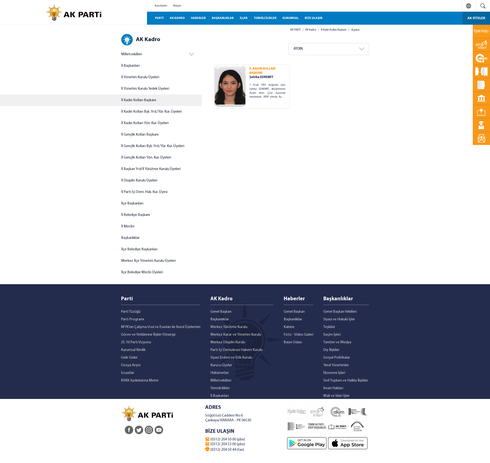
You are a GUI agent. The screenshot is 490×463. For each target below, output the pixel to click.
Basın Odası (293, 342)
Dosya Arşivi (130, 365)
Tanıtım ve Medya (337, 342)
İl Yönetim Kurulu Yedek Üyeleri (145, 89)
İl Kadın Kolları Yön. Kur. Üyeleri (145, 123)
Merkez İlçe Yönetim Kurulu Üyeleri (148, 261)
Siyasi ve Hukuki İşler (339, 319)
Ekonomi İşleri (334, 373)
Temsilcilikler (220, 388)
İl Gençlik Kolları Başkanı (139, 135)
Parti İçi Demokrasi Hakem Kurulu (236, 350)
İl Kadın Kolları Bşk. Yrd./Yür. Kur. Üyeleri (151, 112)
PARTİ (159, 18)
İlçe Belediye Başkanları (139, 249)
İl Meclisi (127, 226)
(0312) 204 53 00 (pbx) (227, 444)
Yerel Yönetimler (336, 365)
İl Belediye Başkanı (135, 215)
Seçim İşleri (332, 335)
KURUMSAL (291, 18)
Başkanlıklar (130, 238)
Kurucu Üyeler (221, 365)
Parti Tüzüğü (130, 312)
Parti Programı (132, 319)
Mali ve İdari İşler (336, 396)
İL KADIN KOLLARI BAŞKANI (262, 71)
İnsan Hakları (333, 388)
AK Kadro (310, 29)
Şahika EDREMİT (261, 77)
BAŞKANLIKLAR (223, 18)
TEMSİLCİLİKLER (265, 18)
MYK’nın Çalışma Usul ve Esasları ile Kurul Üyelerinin (160, 327)
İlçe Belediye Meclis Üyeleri (142, 272)
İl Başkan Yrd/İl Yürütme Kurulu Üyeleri (151, 169)
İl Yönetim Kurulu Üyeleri (140, 77)
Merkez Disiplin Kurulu (227, 342)
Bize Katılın (161, 5)
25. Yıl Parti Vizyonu (136, 342)
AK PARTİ (295, 29)
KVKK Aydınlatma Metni (139, 380)
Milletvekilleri (220, 380)
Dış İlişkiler (331, 350)
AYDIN (298, 49)
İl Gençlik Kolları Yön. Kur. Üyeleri (146, 157)
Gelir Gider (129, 358)
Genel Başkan (220, 312)
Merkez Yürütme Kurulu (228, 327)
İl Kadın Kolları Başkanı (138, 100)
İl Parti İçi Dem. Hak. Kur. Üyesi (144, 192)
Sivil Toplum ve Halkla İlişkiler (345, 380)
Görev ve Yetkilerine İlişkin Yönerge (148, 335)
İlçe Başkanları (132, 203)
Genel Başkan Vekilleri (340, 312)
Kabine (289, 327)
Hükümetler (219, 373)
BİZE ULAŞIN (313, 18)
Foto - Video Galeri (298, 335)
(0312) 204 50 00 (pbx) (227, 439)
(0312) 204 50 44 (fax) (227, 450)
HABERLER (198, 18)
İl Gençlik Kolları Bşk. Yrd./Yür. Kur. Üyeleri (152, 146)
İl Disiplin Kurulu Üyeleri (139, 180)
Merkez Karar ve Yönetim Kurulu (235, 335)
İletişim (177, 5)
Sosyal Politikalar (336, 358)
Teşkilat (329, 327)
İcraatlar (127, 373)
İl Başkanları (130, 66)
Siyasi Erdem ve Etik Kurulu (231, 358)
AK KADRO (177, 18)
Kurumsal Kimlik (133, 350)
